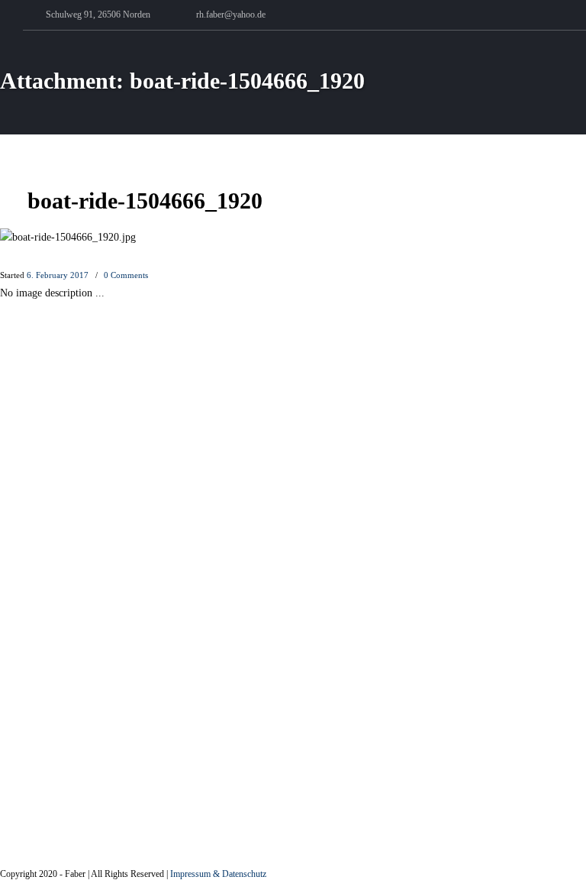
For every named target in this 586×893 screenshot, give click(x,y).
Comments (126, 275)
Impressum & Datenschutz (218, 874)
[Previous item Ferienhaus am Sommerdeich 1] (147, 237)
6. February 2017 (58, 275)
